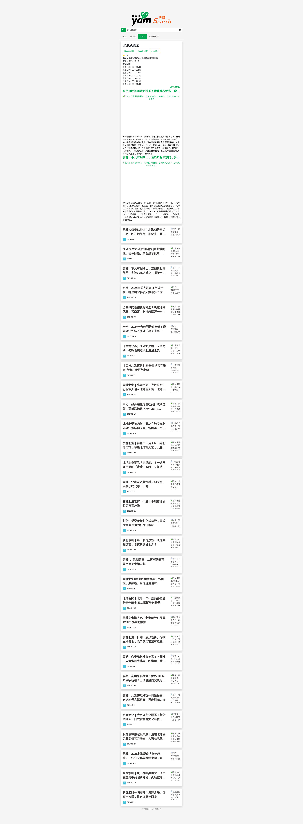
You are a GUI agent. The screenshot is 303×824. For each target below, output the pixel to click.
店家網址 (155, 51)
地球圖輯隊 (154, 37)
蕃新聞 (133, 37)
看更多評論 (175, 87)
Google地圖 (129, 51)
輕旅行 (142, 37)
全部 (124, 37)
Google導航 (143, 51)
